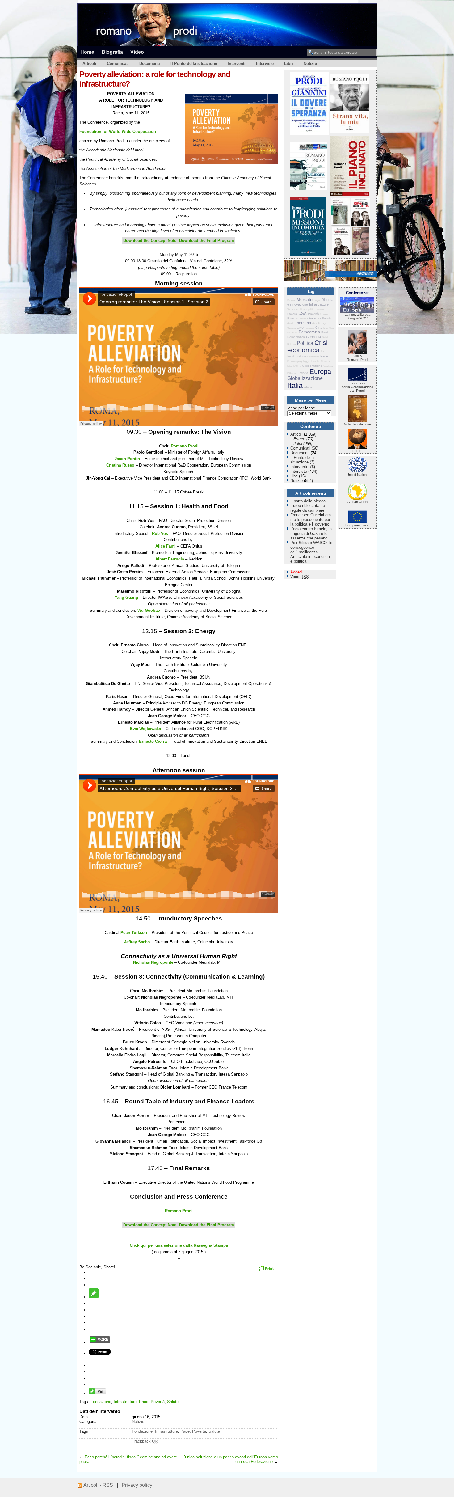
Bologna (291, 344)
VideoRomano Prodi (357, 358)
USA (302, 313)
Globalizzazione (305, 378)
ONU (300, 327)
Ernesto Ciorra (153, 741)
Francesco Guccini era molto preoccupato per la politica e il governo (310, 519)
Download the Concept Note (149, 240)
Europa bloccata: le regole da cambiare (307, 508)
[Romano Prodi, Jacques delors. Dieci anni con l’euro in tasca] (360, 224)
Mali (325, 328)
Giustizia (328, 366)
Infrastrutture (125, 1401)
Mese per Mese (301, 408)
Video (137, 52)
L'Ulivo (297, 366)
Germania (313, 337)
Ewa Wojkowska (145, 728)
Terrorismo (293, 309)
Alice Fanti (165, 546)
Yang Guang (126, 597)
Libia (289, 366)
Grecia (290, 323)
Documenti (149, 63)
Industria (303, 322)
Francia (303, 372)
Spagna (324, 314)
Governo (314, 318)
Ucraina (291, 328)
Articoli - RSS (98, 1485)
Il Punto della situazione (193, 63)
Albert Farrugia (169, 559)
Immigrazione (296, 356)
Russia (326, 318)
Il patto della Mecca (308, 501)
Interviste (265, 63)
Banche (292, 318)
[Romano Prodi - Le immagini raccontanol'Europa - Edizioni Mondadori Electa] (308, 189)
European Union (357, 525)
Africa (308, 387)
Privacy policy (137, 1485)
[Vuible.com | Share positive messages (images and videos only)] (94, 1297)
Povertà (158, 1401)
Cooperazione (312, 365)
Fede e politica (307, 309)
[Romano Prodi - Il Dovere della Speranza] (309, 133)
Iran (323, 351)
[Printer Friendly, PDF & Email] (267, 1270)
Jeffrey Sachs (137, 942)
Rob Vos (160, 533)
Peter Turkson (133, 932)
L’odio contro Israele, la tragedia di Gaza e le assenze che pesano (311, 533)
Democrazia (309, 332)
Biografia (112, 52)
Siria (331, 328)
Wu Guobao (148, 610)
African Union (357, 502)
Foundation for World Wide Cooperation (117, 131)
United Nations (357, 474)
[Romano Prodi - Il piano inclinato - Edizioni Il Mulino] (349, 194)
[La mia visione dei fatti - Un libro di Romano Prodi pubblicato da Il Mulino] (360, 253)
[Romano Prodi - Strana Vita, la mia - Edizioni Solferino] (349, 132)
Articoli (89, 63)
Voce (299, 576)
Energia (316, 300)
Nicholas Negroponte (153, 962)
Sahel (325, 337)
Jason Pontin (127, 458)
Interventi (237, 63)
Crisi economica (307, 346)
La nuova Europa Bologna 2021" (357, 316)
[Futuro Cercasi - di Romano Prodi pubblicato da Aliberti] (341, 253)
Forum (357, 451)
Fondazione (100, 1401)
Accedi (296, 572)
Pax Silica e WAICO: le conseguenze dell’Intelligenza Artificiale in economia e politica (311, 552)
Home (87, 52)
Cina (318, 327)
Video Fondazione (357, 424)
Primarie (309, 328)
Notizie (310, 63)
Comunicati (118, 63)
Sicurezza (326, 361)
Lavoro (292, 313)
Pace (143, 1401)
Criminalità (313, 356)
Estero (299, 439)
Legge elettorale (311, 361)
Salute (173, 1401)
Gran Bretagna (319, 323)
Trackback (145, 1441)
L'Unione (291, 373)
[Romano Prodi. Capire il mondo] (340, 224)
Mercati (303, 299)
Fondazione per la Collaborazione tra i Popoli (357, 386)
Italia (295, 385)
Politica (305, 343)
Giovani (291, 300)
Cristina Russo (120, 465)
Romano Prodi (185, 446)
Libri (288, 63)
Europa (320, 371)
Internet (320, 309)
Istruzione (292, 332)
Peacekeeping (294, 361)
